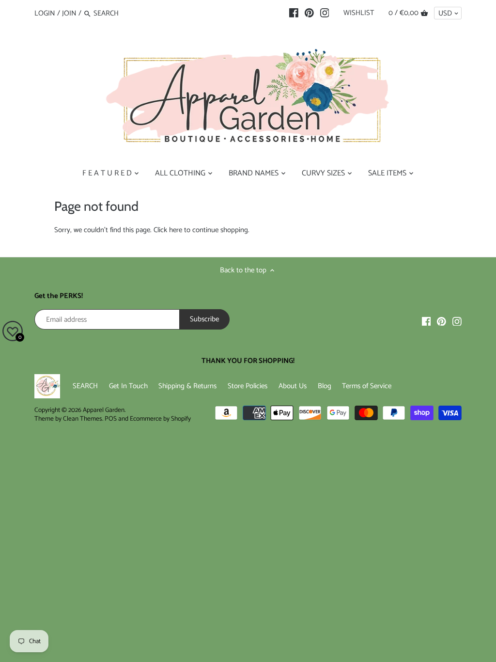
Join (69, 13)
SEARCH (85, 386)
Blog (324, 386)
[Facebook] (293, 13)
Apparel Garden (103, 410)
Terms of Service (366, 386)
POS (111, 418)
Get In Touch (128, 386)
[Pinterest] (309, 13)
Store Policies (247, 386)
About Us (293, 386)
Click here (168, 230)
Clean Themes (82, 418)
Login (44, 13)
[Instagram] (324, 13)
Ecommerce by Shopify (160, 418)
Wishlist (358, 13)
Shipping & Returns (187, 386)
